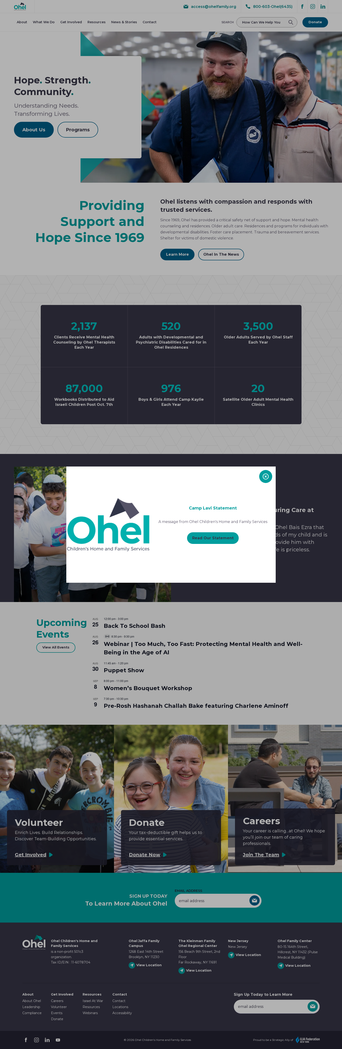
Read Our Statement (213, 538)
